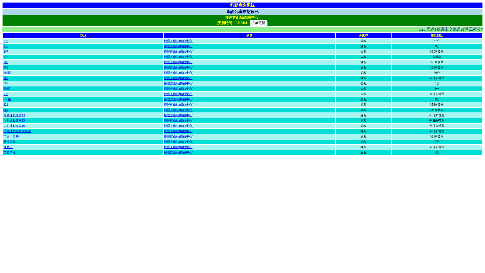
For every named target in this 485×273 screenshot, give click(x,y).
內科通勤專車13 (14, 115)
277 (6, 57)
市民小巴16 (11, 136)
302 (6, 67)
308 (6, 78)
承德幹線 (10, 142)
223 (6, 46)
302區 (7, 73)
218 (6, 41)
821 (6, 104)
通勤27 (8, 147)
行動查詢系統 (242, 5)
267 (6, 51)
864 (6, 110)
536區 (7, 99)
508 (6, 83)
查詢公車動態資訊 (242, 11)
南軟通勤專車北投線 (17, 131)
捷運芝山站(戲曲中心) (178, 41)
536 (6, 94)
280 (6, 62)
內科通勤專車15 (14, 120)
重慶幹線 (10, 152)
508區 (7, 88)
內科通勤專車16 (14, 126)
